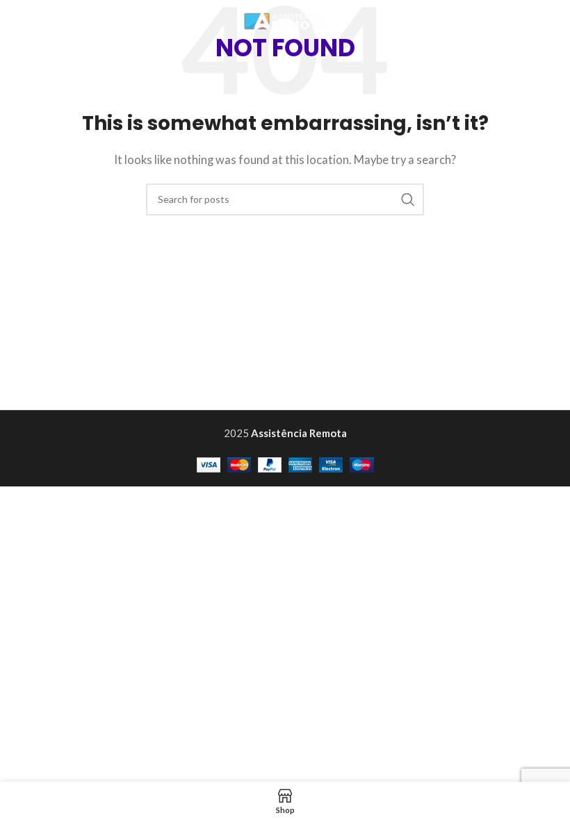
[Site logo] (285, 19)
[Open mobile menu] (553, 21)
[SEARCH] (408, 199)
